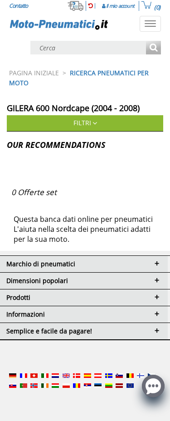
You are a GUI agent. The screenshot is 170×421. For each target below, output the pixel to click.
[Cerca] (153, 48)
